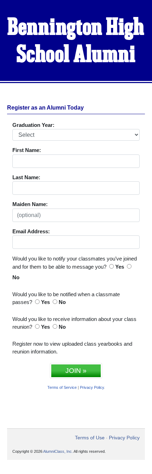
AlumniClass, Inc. (58, 451)
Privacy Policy (92, 387)
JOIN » (76, 370)
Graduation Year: (33, 125)
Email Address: (31, 231)
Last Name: (26, 177)
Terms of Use (90, 437)
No (15, 277)
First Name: (26, 150)
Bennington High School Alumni (76, 41)
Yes (119, 267)
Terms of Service (62, 387)
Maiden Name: (30, 204)
